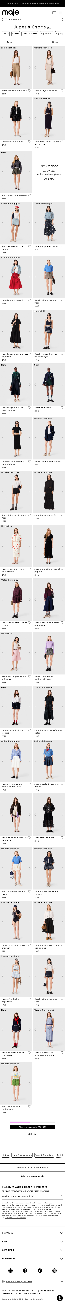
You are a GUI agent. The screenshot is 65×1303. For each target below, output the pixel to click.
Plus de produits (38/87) (32, 1127)
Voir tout (33, 1134)
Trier (9, 42)
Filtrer (55, 42)
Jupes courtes (29, 34)
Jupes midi (46, 34)
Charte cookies (47, 1291)
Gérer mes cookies (12, 1293)
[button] (47, 12)
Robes (6, 1155)
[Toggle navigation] (60, 12)
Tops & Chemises (44, 1155)
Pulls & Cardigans (22, 1155)
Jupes (6, 34)
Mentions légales (32, 1293)
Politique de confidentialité (23, 1291)
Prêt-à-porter (23, 1168)
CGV (4, 1291)
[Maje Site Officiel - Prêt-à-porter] (10, 12)
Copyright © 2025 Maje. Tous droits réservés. (23, 1299)
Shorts (15, 34)
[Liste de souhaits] (29, 90)
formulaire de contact (15, 1218)
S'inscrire (60, 1196)
